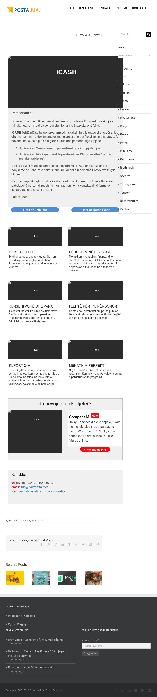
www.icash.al (57, 491)
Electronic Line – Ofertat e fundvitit (30, 667)
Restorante (127, 159)
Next (97, 35)
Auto (123, 76)
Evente (124, 101)
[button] (8, 578)
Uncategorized (129, 201)
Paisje (124, 126)
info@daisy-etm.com (34, 487)
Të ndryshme (128, 184)
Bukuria (125, 84)
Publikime (126, 151)
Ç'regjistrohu (90, 653)
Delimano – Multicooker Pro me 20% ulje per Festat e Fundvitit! (36, 654)
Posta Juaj (14, 520)
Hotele (124, 109)
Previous (84, 35)
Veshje (124, 209)
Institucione (127, 117)
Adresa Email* (90, 640)
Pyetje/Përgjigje (18, 624)
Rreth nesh (127, 167)
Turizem (125, 192)
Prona (124, 142)
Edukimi (125, 93)
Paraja (124, 134)
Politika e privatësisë (21, 616)
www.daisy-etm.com (32, 491)
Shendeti (125, 176)
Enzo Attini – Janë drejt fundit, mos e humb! (36, 640)
